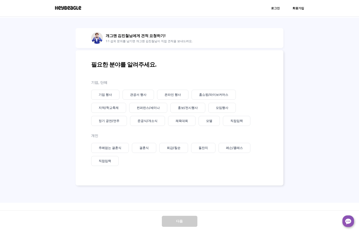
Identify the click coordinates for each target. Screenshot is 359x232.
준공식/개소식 (147, 121)
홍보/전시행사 (188, 108)
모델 (209, 121)
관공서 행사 (138, 95)
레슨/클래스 (234, 148)
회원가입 (298, 8)
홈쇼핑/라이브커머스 (213, 95)
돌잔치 (203, 148)
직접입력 (236, 121)
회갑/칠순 (174, 148)
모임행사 (222, 108)
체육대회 (182, 121)
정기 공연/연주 (109, 121)
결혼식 (144, 148)
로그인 (275, 8)
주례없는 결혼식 (110, 148)
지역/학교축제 (109, 108)
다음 (179, 221)
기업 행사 (105, 95)
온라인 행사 (173, 95)
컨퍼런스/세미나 (148, 108)
